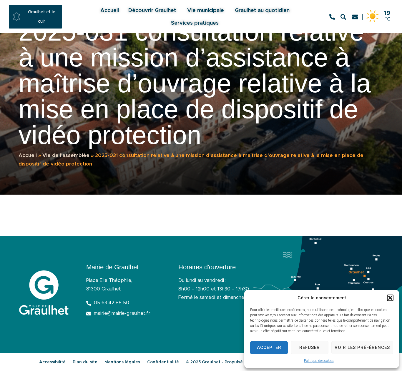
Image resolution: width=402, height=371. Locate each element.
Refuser (309, 347)
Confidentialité (163, 362)
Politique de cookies (319, 361)
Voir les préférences (362, 347)
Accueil (28, 155)
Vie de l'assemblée (65, 155)
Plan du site (85, 362)
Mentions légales (122, 362)
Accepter (269, 347)
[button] (390, 298)
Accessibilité (52, 362)
